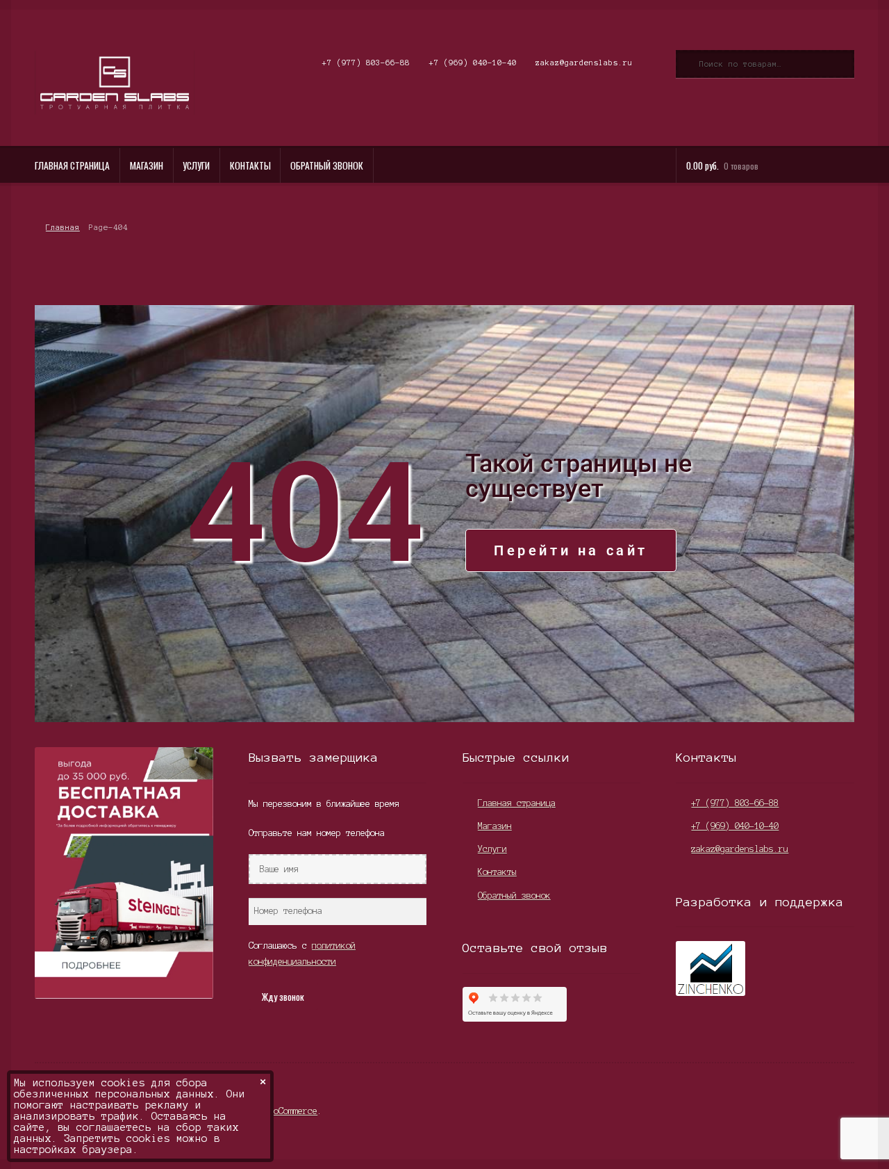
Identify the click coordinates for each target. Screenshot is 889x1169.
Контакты (250, 165)
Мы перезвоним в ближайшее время (324, 803)
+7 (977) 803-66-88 (366, 62)
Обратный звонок (326, 165)
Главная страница (72, 165)
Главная (62, 227)
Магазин (146, 165)
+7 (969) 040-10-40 (473, 62)
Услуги (196, 165)
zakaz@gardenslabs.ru (584, 62)
